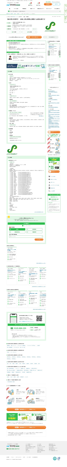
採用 (24, 457)
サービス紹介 (16, 8)
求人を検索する (57, 8)
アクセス (12, 457)
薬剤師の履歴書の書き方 (52, 445)
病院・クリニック (13, 345)
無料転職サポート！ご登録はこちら (25, 409)
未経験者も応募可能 (12, 136)
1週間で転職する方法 (52, 449)
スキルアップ (17, 368)
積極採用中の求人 (29, 372)
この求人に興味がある (33, 37)
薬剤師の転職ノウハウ (52, 444)
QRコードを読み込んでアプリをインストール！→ (27, 321)
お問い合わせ (27, 450)
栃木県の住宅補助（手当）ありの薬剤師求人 (54, 119)
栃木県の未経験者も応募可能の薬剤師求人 (54, 115)
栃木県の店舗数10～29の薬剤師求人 (54, 124)
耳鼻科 (13, 363)
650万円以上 (9, 358)
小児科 (20, 363)
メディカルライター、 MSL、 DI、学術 (19, 347)
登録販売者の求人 (18, 372)
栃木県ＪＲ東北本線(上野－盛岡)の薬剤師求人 (54, 96)
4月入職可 (23, 372)
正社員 (8, 352)
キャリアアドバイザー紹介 (41, 446)
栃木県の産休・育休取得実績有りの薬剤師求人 (54, 121)
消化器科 (35, 363)
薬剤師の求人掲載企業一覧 (41, 450)
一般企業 (38, 345)
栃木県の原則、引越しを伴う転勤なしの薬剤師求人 (54, 117)
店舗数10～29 (23, 368)
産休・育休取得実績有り (10, 368)
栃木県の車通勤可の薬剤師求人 (53, 122)
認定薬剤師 (34, 229)
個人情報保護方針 (35, 457)
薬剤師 (17, 229)
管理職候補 (8, 372)
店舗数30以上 (28, 368)
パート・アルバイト (13, 352)
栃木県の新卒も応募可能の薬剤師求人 (54, 113)
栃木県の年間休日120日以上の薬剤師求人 (54, 127)
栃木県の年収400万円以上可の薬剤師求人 (54, 111)
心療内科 (27, 363)
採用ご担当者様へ (28, 445)
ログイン (56, 4)
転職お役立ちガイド (40, 8)
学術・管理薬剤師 (9, 347)
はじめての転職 (51, 446)
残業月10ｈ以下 (40, 370)
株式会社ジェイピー (15, 16)
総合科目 (31, 363)
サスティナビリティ (18, 457)
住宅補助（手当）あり (33, 370)
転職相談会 (24, 8)
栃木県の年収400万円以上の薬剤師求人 (54, 103)
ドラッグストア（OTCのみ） (31, 345)
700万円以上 (14, 358)
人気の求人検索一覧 (40, 449)
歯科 (39, 363)
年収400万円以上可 (12, 84)
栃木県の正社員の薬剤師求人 (53, 99)
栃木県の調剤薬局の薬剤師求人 (53, 107)
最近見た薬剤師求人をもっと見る (40, 263)
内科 (7, 363)
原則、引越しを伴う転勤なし (14, 112)
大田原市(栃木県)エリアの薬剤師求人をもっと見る (38, 286)
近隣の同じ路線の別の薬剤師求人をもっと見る (39, 309)
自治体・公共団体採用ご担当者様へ (31, 446)
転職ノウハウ (32, 8)
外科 (10, 363)
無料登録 (47, 4)
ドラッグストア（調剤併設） (22, 345)
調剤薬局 (8, 345)
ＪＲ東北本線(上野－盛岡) (10, 381)
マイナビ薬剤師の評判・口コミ (53, 450)
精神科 (17, 363)
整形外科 (23, 363)
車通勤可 (20, 112)
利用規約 (27, 449)
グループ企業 (29, 457)
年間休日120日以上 (34, 368)
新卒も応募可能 (18, 136)
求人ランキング (49, 8)
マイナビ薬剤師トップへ (29, 444)
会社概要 (8, 457)
